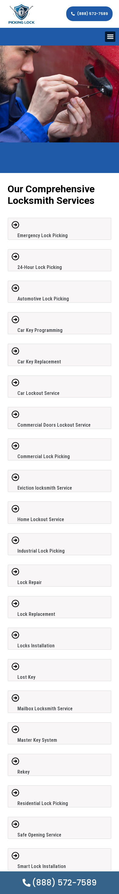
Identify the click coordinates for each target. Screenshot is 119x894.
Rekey (23, 772)
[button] (110, 36)
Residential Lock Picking (42, 803)
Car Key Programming (40, 330)
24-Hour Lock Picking (39, 267)
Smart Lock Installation (41, 866)
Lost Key (26, 677)
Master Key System (37, 740)
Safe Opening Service (39, 835)
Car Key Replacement (39, 362)
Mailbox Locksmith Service (45, 709)
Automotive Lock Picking (43, 299)
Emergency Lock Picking (42, 235)
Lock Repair (29, 582)
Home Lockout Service (40, 519)
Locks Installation (36, 646)
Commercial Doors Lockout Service (54, 425)
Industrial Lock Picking (41, 551)
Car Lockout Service (38, 393)
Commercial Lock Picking (43, 456)
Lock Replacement (36, 614)
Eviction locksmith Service (44, 488)
